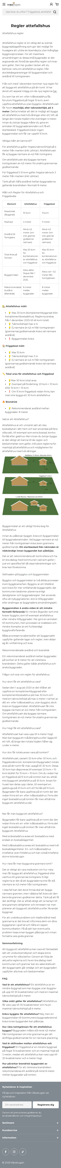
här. (55, 91)
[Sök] (54, 12)
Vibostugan (17, 1162)
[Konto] (51, 4)
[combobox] (30, 12)
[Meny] (4, 4)
